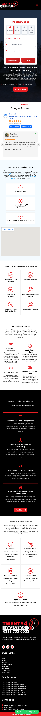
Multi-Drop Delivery (30, 279)
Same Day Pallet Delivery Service (10, 310)
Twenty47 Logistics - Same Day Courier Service (23, 117)
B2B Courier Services (30, 309)
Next (28, 60)
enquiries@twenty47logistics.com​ (20, 206)
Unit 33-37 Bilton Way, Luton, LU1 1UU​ (20, 220)
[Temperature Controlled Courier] (30, 289)
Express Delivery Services (11, 295)
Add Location (12, 60)
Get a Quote (21, 89)
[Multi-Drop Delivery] (30, 275)
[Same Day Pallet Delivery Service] (10, 304)
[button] (37, 4)
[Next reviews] (38, 144)
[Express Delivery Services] (10, 289)
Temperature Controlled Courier (30, 295)
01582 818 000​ (20, 191)
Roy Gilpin (13, 134)
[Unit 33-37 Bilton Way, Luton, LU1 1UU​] (20, 217)
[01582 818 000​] (20, 187)
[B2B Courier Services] (30, 304)
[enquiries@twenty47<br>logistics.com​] (20, 201)
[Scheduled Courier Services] (10, 275)
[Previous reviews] (2, 144)
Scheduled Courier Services (10, 280)
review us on (25, 126)
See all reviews (14, 126)
